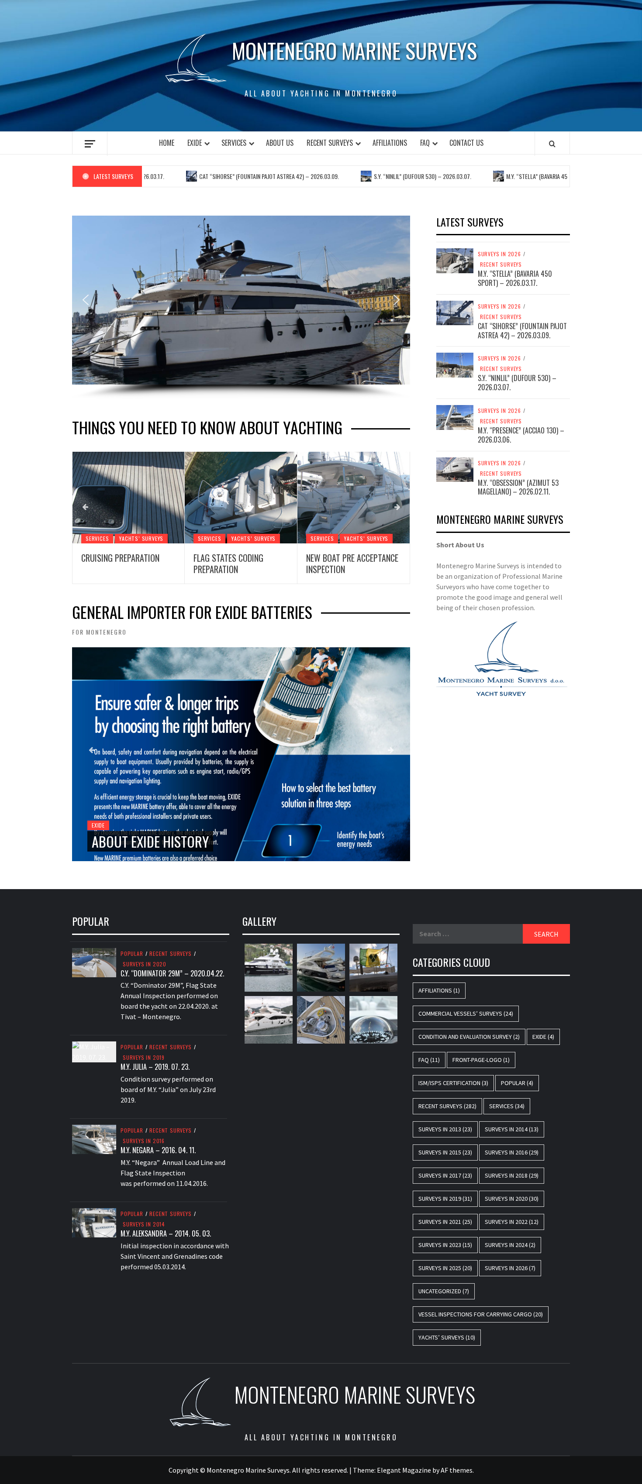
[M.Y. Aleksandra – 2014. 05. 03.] (94, 1221)
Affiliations (390, 142)
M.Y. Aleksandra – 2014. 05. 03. (166, 1233)
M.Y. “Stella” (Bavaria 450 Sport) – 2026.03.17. (533, 176)
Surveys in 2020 (144, 964)
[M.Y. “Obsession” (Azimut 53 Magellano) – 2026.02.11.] (454, 468)
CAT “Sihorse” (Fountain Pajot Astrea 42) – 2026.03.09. (238, 176)
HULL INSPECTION (371, 557)
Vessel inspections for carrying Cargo (480, 1314)
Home (166, 142)
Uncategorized (443, 1291)
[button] (86, 300)
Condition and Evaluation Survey (469, 1037)
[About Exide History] (241, 754)
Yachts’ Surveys (177, 538)
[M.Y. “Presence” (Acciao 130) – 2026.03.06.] (454, 416)
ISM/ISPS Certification (453, 1083)
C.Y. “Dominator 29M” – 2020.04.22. (172, 973)
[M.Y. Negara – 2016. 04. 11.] (94, 1138)
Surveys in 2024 (510, 1245)
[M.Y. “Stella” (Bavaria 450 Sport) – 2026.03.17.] (454, 259)
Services (233, 142)
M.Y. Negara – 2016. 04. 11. (158, 1150)
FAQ (425, 142)
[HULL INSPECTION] (389, 497)
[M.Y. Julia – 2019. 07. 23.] (94, 1051)
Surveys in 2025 (445, 1268)
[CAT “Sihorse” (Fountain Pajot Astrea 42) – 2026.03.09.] (454, 312)
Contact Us (466, 142)
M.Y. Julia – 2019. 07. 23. (155, 1066)
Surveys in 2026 (499, 254)
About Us (279, 142)
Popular (132, 953)
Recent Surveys (330, 142)
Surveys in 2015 (445, 1152)
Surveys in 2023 (445, 1245)
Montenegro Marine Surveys (354, 50)
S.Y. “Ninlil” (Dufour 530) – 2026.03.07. (391, 176)
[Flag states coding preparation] (164, 497)
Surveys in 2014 (144, 1224)
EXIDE (194, 142)
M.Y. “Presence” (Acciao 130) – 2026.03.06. (521, 435)
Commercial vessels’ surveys (465, 1013)
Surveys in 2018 (511, 1175)
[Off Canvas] (89, 144)
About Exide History (150, 841)
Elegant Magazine (404, 1470)
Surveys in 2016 (144, 1141)
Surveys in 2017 (445, 1175)
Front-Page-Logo (481, 1060)
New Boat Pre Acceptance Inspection (275, 563)
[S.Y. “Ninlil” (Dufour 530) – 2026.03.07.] (454, 364)
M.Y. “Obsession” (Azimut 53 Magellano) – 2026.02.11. (518, 487)
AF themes (457, 1470)
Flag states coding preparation (152, 563)
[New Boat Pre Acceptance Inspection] (277, 497)
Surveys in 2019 (144, 1057)
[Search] (552, 143)
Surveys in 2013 (445, 1129)
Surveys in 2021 (445, 1222)
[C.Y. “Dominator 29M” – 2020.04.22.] (94, 961)
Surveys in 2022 (511, 1222)
